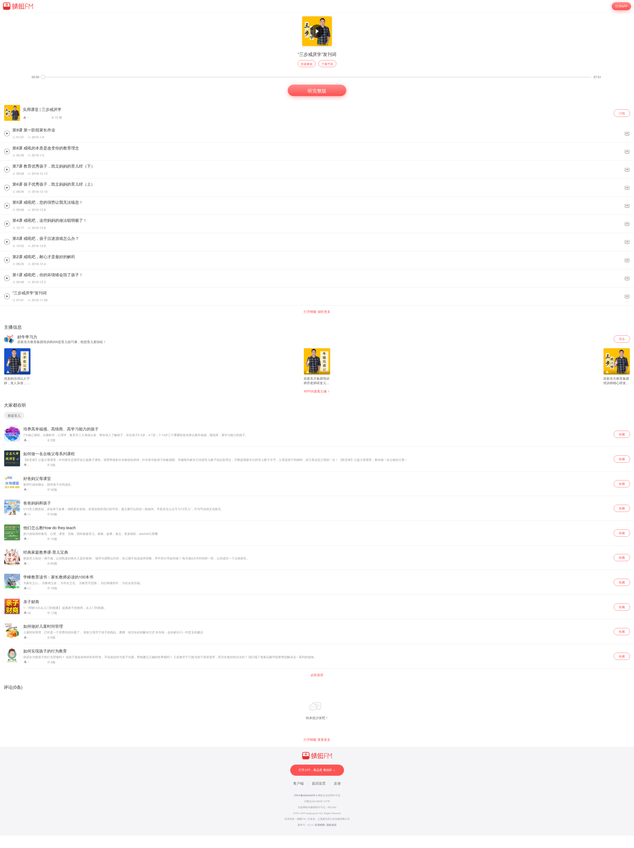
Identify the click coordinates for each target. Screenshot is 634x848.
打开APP (621, 6)
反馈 (337, 783)
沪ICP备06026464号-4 (305, 795)
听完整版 (317, 90)
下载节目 (327, 64)
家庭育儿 (14, 415)
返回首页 (319, 783)
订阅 (622, 113)
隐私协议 (332, 824)
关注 (622, 339)
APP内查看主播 (315, 391)
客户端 (298, 783)
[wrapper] (317, 424)
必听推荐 (317, 675)
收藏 (622, 434)
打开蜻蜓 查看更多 (317, 739)
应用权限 (320, 824)
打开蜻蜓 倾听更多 (317, 311)
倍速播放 (307, 64)
